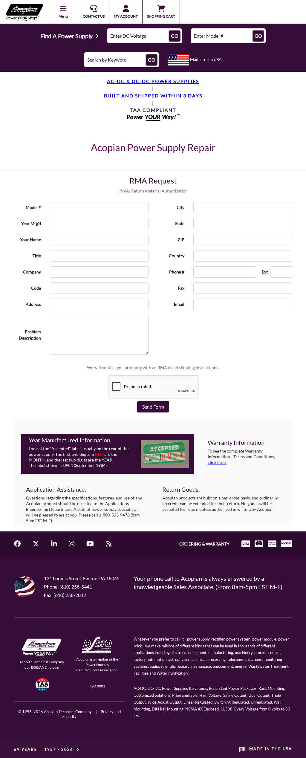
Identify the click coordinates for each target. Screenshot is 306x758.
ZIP (181, 239)
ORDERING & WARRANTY (204, 543)
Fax (181, 288)
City (180, 207)
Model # (33, 207)
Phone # (176, 271)
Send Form (153, 406)
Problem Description (30, 334)
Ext (265, 271)
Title (37, 255)
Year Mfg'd (31, 223)
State (179, 223)
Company (32, 271)
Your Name (30, 239)
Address (33, 304)
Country (176, 255)
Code (36, 288)
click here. (217, 462)
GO (174, 36)
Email (179, 304)
